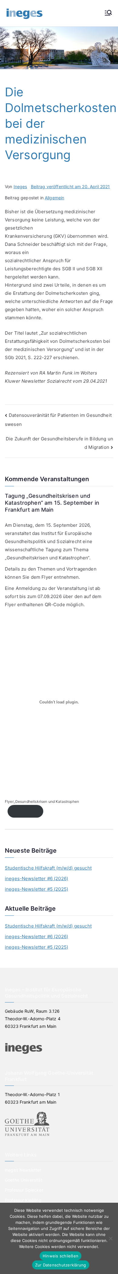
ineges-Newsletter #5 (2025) (36, 889)
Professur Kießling (23, 1200)
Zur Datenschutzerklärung (60, 1265)
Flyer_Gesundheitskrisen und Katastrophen (42, 801)
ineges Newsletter (23, 1170)
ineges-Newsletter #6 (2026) (36, 878)
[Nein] (110, 1238)
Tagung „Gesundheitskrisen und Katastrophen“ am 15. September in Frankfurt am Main (52, 503)
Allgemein (54, 197)
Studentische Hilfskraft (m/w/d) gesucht (48, 868)
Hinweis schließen (60, 1255)
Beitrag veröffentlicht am (70, 186)
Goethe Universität (23, 1179)
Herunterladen (25, 811)
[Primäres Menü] (108, 13)
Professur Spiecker (24, 1189)
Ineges (20, 186)
